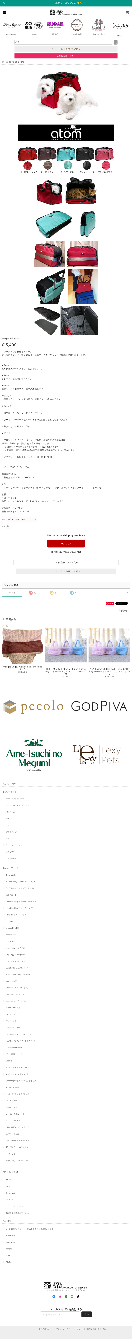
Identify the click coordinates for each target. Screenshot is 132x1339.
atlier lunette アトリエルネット (18, 1067)
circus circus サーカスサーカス (18, 1034)
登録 (87, 1314)
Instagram (10, 1242)
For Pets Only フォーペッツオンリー (20, 881)
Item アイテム (10, 792)
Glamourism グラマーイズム (17, 988)
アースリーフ (11, 941)
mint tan (9, 921)
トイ (7, 825)
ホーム (8, 818)
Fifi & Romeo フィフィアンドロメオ (20, 888)
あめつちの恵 (11, 981)
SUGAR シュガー (13, 1134)
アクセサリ (10, 852)
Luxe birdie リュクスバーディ (18, 968)
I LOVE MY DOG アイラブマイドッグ (20, 1041)
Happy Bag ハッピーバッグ (17, 1160)
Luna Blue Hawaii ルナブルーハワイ (20, 908)
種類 (3, 520)
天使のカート (11, 895)
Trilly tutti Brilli (12, 875)
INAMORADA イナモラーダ (17, 1127)
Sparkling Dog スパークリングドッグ (21, 1081)
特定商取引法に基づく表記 (17, 1213)
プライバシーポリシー (15, 1206)
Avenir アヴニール (13, 1008)
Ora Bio (9, 1061)
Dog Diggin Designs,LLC (16, 954)
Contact (10, 1199)
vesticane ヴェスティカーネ (17, 1074)
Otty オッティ (11, 1014)
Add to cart (66, 543)
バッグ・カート (12, 812)
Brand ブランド (10, 868)
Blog (8, 1186)
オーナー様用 (11, 858)
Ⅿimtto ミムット (13, 1087)
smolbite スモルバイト (15, 1114)
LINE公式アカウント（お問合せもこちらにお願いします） (30, 1229)
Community (11, 1193)
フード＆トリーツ (13, 845)
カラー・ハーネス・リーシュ (17, 805)
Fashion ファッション (15, 799)
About (9, 1180)
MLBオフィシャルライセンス (17, 1094)
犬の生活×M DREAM (14, 1047)
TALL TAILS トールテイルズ (17, 1147)
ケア (7, 838)
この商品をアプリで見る (66, 562)
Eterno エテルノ (12, 1107)
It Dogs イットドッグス (15, 961)
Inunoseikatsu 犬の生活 (15, 948)
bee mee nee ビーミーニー (17, 1001)
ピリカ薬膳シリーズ (14, 1054)
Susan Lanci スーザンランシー (18, 974)
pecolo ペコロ (12, 935)
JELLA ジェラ (11, 1101)
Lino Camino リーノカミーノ (17, 1140)
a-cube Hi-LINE (12, 928)
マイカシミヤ (11, 1021)
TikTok (9, 1262)
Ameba (9, 1249)
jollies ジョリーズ (13, 1120)
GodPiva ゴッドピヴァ (15, 994)
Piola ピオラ (11, 1154)
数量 (3, 526)
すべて (12, 593)
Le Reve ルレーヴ (13, 1027)
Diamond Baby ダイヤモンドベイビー (21, 901)
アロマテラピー (12, 832)
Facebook (10, 1235)
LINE (8, 1255)
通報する (124, 611)
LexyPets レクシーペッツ (16, 915)
